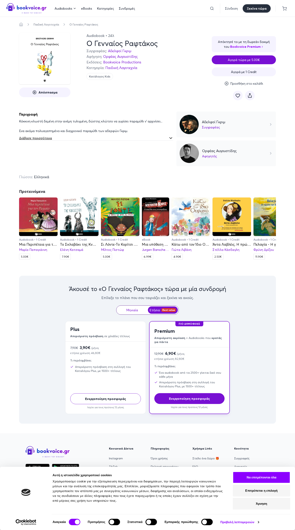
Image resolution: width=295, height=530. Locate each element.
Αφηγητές (240, 466)
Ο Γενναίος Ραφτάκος (83, 24)
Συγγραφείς (241, 458)
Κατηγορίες (105, 8)
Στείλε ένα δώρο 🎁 (205, 458)
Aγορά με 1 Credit (244, 72)
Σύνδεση (231, 8)
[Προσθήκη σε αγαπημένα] (238, 95)
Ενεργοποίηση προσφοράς (105, 399)
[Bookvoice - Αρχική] (26, 8)
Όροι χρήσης (159, 458)
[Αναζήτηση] (212, 8)
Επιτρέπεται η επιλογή (261, 490)
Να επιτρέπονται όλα (262, 477)
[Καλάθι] (285, 8)
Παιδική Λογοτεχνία (46, 24)
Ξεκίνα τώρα (257, 8)
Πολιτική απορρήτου (164, 466)
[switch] (114, 522)
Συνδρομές (127, 8)
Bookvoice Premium (245, 47)
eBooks (86, 8)
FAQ (195, 466)
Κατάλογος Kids (99, 76)
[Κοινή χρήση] (250, 95)
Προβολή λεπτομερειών (237, 522)
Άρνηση (261, 503)
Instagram (116, 458)
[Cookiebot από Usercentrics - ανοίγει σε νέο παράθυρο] (26, 522)
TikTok (113, 466)
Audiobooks (63, 8)
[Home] (21, 24)
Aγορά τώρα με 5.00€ (244, 60)
